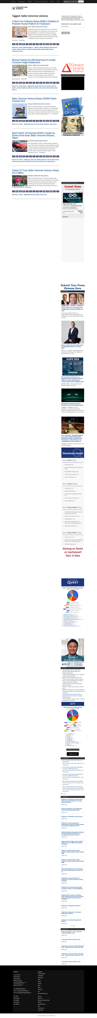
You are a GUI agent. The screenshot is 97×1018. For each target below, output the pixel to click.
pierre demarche (50, 88)
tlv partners (41, 161)
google (43, 49)
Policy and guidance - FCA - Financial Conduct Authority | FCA (71, 932)
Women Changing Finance (43, 993)
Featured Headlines (41, 973)
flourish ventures (21, 161)
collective (19, 49)
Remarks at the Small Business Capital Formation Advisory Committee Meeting (72, 887)
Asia (38, 991)
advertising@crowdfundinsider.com (24, 992)
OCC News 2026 (69, 763)
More (58, 1)
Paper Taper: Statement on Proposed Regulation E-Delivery (71, 912)
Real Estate (40, 989)
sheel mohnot (53, 124)
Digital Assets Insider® (18, 980)
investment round (16, 51)
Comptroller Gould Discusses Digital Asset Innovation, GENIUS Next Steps (73, 767)
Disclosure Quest (17, 978)
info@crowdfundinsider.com (20, 988)
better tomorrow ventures (44, 86)
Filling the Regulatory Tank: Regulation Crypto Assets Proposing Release (71, 809)
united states (50, 161)
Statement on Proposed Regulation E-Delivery (71, 920)
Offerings (30, 1)
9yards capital (34, 86)
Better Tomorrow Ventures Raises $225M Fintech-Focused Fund (34, 100)
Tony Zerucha (46, 104)
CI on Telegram (16, 1004)
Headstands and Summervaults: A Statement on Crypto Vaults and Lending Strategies (72, 879)
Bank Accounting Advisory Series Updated (73, 781)
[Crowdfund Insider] (20, 11)
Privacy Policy (40, 1010)
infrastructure (29, 88)
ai (38, 47)
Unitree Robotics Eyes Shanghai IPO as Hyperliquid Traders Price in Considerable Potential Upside (72, 696)
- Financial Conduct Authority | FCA (70, 939)
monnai (43, 88)
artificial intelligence (44, 47)
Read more (64, 804)
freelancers (24, 49)
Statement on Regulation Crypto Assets (71, 816)
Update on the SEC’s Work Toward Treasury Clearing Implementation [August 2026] (72, 852)
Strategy (39, 981)
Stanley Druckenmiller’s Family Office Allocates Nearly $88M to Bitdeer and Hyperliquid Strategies (71, 671)
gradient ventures (49, 49)
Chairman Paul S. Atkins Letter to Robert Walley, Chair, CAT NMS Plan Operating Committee (72, 842)
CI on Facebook (17, 998)
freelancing (30, 49)
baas (35, 159)
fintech (41, 124)
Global (24, 86)
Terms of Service (41, 1008)
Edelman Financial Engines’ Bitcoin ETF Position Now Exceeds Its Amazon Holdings (73, 678)
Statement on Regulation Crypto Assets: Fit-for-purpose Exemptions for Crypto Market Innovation (72, 801)
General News (40, 975)
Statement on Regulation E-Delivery (70, 905)
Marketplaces (21, 1)
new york (36, 161)
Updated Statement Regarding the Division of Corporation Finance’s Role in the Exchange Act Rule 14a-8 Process (72, 833)
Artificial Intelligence (28, 47)
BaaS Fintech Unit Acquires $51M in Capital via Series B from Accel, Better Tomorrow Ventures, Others (33, 135)
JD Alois (46, 176)
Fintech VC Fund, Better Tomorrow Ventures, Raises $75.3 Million (35, 171)
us (16, 89)
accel (29, 159)
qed (22, 51)
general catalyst (37, 49)
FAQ (39, 1006)
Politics (39, 979)
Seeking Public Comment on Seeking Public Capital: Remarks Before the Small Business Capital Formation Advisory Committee (72, 897)
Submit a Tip (40, 998)
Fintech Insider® (17, 976)
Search (81, 1)
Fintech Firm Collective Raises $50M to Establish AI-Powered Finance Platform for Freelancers (35, 22)
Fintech (52, 1)
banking (39, 159)
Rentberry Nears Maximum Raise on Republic (73, 689)
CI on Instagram (17, 1002)
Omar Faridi (44, 26)
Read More (22, 40)
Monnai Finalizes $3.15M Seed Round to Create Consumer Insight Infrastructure (33, 61)
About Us (39, 1002)
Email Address (64, 26)
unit (46, 161)
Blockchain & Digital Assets (41, 1)
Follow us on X (73, 754)
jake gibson (46, 124)
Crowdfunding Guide (41, 1004)
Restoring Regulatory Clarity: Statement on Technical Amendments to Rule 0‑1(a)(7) (72, 870)
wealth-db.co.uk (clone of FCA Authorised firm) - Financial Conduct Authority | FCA (72, 946)
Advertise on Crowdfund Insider (43, 1000)
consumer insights (21, 88)
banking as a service (46, 159)
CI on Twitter (16, 996)
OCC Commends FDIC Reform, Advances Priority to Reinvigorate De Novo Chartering (73, 787)
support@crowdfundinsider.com (23, 990)
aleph (32, 159)
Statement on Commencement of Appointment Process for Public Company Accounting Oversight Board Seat (72, 824)
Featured (13, 1)
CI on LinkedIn (16, 1000)
